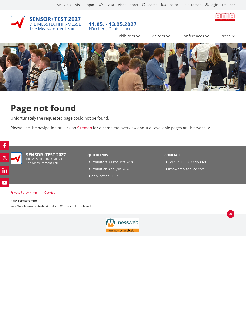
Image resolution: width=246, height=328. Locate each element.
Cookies (49, 192)
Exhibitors (126, 36)
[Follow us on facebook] (4, 145)
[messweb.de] (122, 225)
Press (226, 36)
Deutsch (228, 4)
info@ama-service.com (186, 169)
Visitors (158, 36)
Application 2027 (104, 176)
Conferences (192, 36)
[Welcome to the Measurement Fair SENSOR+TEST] (101, 5)
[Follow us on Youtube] (4, 182)
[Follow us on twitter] (4, 157)
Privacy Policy (20, 192)
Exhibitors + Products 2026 (112, 162)
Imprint (36, 192)
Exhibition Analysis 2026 (110, 169)
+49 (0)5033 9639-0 (191, 162)
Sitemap (84, 127)
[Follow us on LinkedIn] (4, 170)
